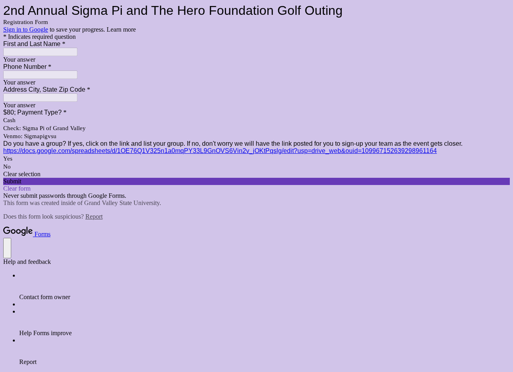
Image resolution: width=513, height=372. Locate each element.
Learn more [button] (121, 29)
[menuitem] (264, 286)
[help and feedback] (7, 248)
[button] (256, 174)
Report (94, 216)
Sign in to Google (25, 29)
